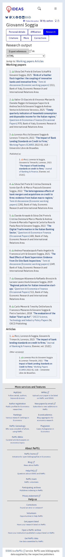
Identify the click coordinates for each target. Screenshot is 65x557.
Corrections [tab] (40, 38)
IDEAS (9, 551)
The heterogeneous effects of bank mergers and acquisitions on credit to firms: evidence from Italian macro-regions (31, 194)
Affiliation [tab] (36, 32)
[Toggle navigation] (39, 9)
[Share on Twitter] (13, 17)
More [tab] (26, 38)
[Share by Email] (26, 17)
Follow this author (32, 21)
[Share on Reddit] (20, 17)
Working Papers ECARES (21, 145)
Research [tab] (51, 32)
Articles (39, 61)
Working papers (25, 61)
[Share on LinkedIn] (23, 17)
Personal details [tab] (17, 32)
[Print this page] (29, 17)
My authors (47, 21)
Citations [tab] (13, 38)
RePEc (19, 551)
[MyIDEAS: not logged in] (56, 20)
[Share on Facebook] (17, 17)
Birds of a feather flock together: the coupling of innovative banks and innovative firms (30, 78)
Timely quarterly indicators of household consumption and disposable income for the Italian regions (33, 113)
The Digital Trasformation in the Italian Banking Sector (31, 229)
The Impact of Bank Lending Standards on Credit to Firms (35, 363)
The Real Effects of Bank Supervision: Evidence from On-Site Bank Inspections (32, 257)
